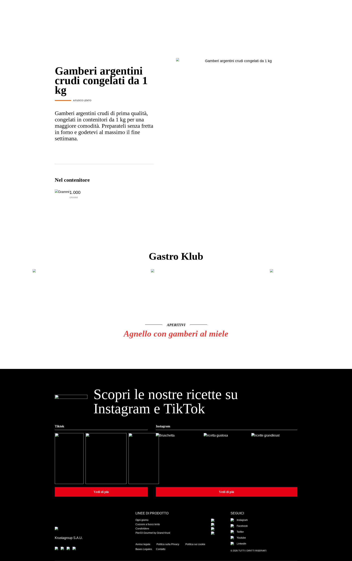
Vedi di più (101, 492)
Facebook (242, 526)
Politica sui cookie (195, 544)
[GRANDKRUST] (176, 19)
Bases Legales (143, 549)
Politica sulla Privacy (167, 544)
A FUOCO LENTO (82, 100)
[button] (250, 336)
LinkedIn (241, 543)
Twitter (240, 531)
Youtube (241, 537)
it (282, 12)
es (268, 12)
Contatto (160, 549)
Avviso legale (142, 544)
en (275, 12)
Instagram (242, 520)
